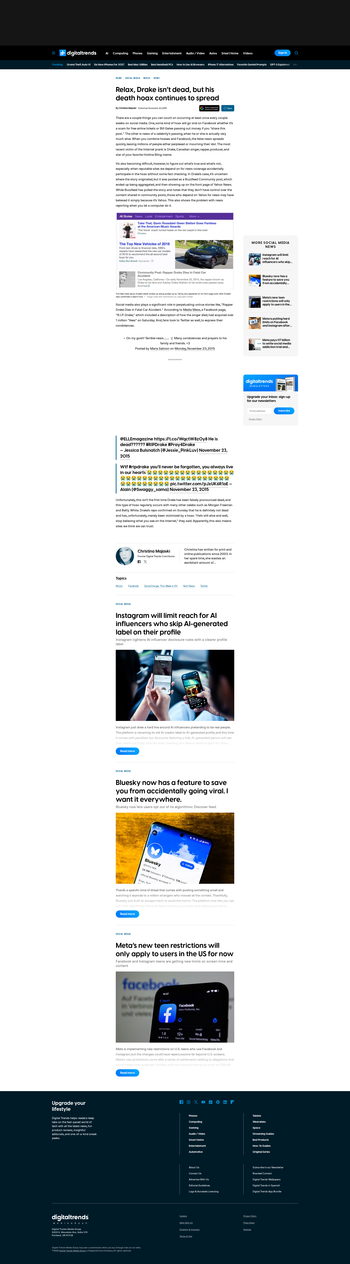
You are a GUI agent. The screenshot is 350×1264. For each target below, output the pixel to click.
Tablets (257, 1116)
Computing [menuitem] (120, 53)
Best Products (261, 1140)
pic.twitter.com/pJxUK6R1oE (199, 484)
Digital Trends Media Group (72, 1250)
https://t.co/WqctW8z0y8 (180, 439)
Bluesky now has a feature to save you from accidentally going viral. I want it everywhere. (275, 283)
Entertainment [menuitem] (172, 53)
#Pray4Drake (181, 445)
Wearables (259, 1122)
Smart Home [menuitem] (229, 53)
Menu (53, 53)
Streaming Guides (263, 1134)
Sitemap (247, 1229)
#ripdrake (139, 467)
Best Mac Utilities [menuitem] (137, 65)
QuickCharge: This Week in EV (161, 585)
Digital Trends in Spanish (266, 1185)
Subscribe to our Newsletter (268, 1167)
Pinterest (218, 1102)
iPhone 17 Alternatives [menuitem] (221, 65)
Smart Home (196, 1140)
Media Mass (191, 309)
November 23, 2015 (189, 490)
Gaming (194, 1128)
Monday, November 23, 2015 (195, 348)
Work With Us (186, 1222)
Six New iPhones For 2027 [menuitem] (109, 65)
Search (296, 53)
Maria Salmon (160, 348)
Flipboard (232, 1102)
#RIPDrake (156, 445)
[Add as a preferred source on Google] (209, 108)
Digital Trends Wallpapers (267, 1179)
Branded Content (262, 1173)
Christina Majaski (127, 108)
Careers (183, 1216)
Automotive (196, 1152)
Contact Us (195, 1173)
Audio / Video (197, 1134)
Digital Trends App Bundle (267, 1191)
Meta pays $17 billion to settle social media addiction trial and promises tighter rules (277, 345)
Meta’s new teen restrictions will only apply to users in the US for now (276, 303)
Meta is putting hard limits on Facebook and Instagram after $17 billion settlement (276, 324)
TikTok (210, 1102)
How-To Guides (262, 1146)
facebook (139, 561)
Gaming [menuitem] (152, 53)
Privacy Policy (255, 419)
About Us (194, 1167)
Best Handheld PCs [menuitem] (162, 65)
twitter (145, 561)
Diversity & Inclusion (190, 1229)
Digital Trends (71, 58)
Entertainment (197, 1146)
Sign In (282, 53)
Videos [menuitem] (247, 53)
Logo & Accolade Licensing (204, 1191)
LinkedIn (225, 1102)
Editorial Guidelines (199, 1185)
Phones (193, 1116)
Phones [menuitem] (137, 53)
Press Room (249, 1222)
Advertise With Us (199, 1179)
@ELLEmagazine (136, 439)
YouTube (203, 1102)
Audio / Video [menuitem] (195, 53)
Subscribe (284, 411)
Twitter (204, 585)
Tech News (189, 585)
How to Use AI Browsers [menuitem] (190, 65)
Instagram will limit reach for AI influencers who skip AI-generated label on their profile (277, 262)
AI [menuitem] (107, 53)
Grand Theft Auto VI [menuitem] (78, 65)
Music (119, 585)
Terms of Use (186, 1236)
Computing (195, 1122)
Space (256, 1128)
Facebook (133, 585)
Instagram (188, 1102)
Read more (127, 751)
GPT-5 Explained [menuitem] (280, 65)
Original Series (261, 1152)
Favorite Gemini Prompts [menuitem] (252, 65)
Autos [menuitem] (213, 53)
